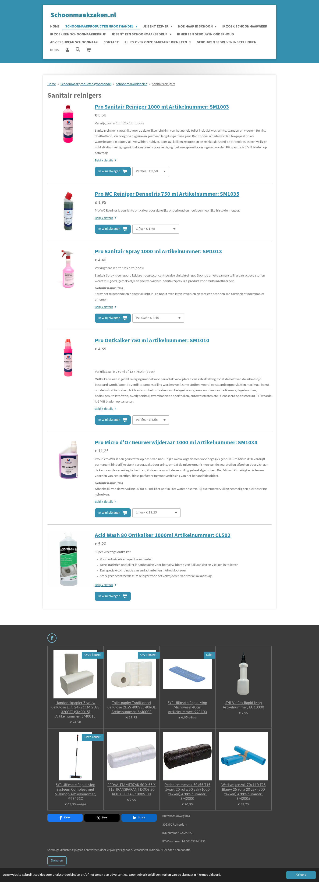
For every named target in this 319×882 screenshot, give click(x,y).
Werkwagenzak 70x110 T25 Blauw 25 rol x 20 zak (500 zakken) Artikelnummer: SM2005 (243, 792)
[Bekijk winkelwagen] (88, 50)
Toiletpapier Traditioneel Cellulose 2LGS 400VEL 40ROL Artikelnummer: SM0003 (131, 707)
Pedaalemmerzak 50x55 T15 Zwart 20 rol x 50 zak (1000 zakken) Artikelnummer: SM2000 (187, 792)
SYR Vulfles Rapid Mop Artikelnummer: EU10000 (243, 705)
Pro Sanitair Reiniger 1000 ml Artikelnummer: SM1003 (162, 106)
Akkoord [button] (301, 874)
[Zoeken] (78, 49)
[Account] (67, 50)
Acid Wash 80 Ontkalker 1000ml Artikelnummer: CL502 (162, 535)
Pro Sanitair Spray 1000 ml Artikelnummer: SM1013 (158, 251)
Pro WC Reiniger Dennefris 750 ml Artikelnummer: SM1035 (167, 193)
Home (51, 84)
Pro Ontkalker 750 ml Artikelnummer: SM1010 (152, 340)
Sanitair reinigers (163, 84)
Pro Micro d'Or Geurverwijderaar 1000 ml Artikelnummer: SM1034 (176, 442)
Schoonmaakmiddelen (131, 84)
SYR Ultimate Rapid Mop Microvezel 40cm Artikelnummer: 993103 (187, 707)
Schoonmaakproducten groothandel (85, 84)
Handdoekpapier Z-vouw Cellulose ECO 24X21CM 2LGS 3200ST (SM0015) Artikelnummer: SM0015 (75, 710)
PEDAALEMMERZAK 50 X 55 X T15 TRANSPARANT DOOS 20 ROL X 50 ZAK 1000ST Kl (131, 789)
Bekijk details (104, 160)
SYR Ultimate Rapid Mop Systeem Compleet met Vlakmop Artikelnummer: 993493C (75, 792)
